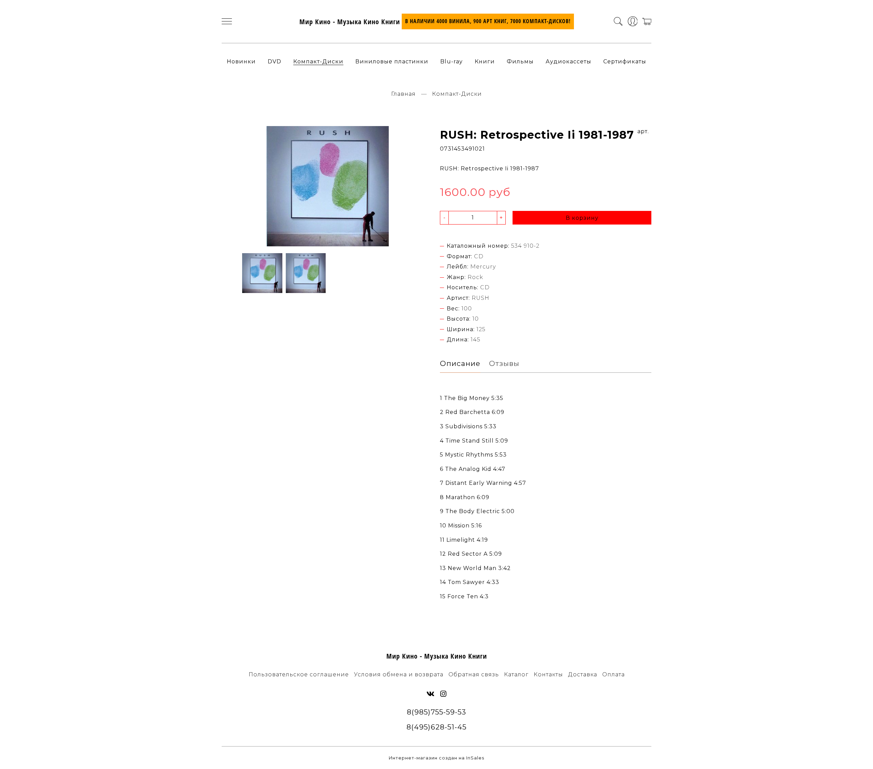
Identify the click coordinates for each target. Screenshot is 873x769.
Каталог (516, 674)
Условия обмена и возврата (398, 674)
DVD (274, 61)
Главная (403, 94)
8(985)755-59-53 (436, 712)
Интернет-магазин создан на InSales (436, 757)
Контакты (548, 674)
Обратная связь (473, 674)
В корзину (582, 218)
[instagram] (443, 694)
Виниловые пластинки (391, 61)
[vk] (431, 694)
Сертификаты (624, 61)
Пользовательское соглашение (299, 674)
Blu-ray (451, 61)
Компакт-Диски (318, 61)
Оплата (613, 674)
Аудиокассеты (568, 61)
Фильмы (520, 61)
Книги (485, 61)
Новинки (241, 61)
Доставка (582, 674)
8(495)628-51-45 (436, 727)
